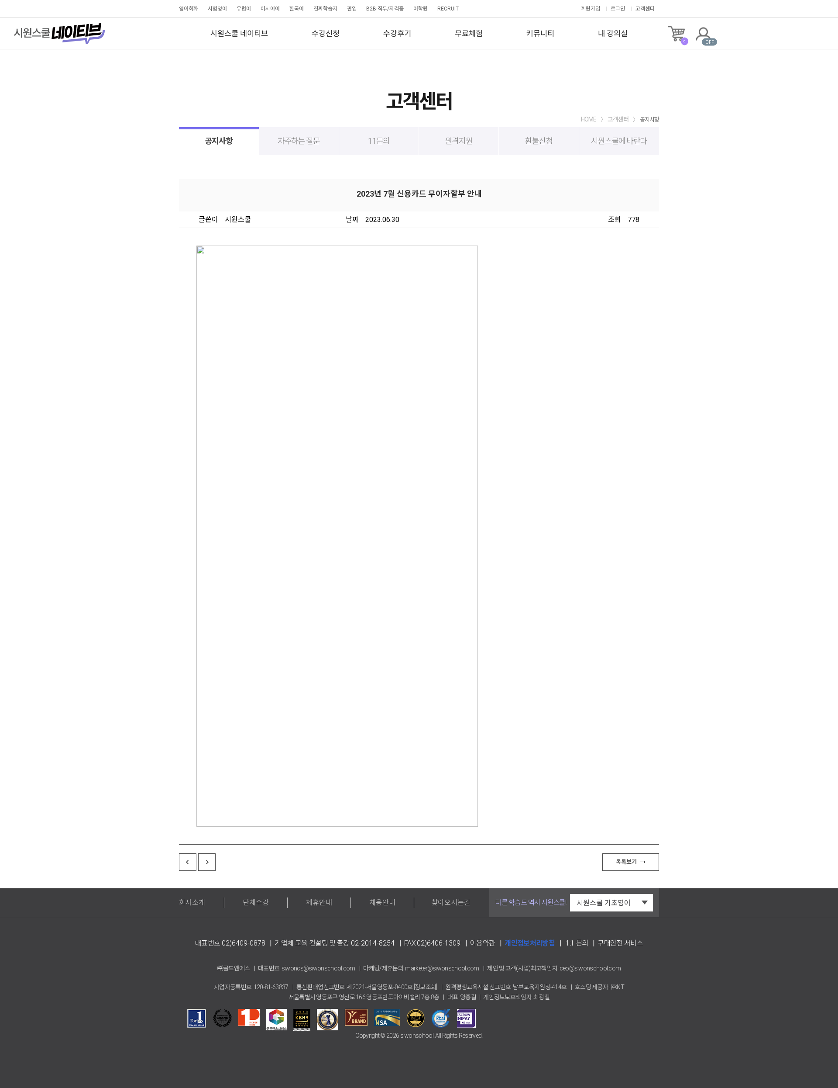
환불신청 (539, 141)
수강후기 (397, 33)
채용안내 (382, 902)
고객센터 (645, 9)
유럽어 (244, 9)
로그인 (618, 9)
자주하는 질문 (299, 141)
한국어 (296, 9)
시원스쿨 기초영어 (604, 903)
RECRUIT (448, 9)
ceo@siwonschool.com (590, 968)
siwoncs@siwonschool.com (318, 968)
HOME (588, 119)
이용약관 (482, 943)
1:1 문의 (577, 943)
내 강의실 (613, 33)
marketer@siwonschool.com (442, 968)
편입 (352, 9)
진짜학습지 (325, 9)
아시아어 (270, 9)
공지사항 (219, 141)
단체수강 (256, 902)
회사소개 (192, 902)
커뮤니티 (540, 33)
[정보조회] (425, 987)
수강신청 (326, 33)
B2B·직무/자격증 (385, 9)
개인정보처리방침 (530, 943)
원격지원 (459, 141)
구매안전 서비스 (620, 943)
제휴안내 (319, 902)
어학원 (420, 9)
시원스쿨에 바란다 (619, 141)
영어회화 (188, 9)
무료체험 (469, 33)
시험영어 (217, 9)
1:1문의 (379, 141)
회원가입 (590, 9)
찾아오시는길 (451, 902)
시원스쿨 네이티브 (239, 33)
